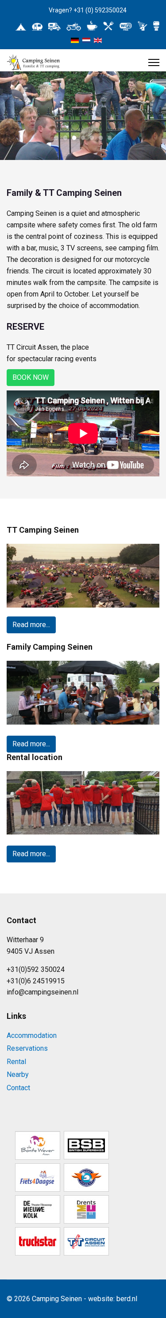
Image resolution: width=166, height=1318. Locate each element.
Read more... (31, 624)
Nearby (18, 1074)
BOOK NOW (30, 377)
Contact (18, 1088)
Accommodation (32, 1035)
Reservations (27, 1048)
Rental (16, 1061)
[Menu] (153, 62)
